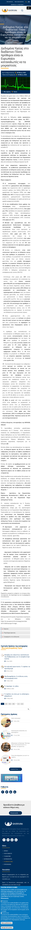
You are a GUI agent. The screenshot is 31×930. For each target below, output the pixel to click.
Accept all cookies (7, 927)
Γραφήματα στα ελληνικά (11, 636)
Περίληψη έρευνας (10, 633)
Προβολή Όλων (14, 769)
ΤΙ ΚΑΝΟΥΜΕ (7, 856)
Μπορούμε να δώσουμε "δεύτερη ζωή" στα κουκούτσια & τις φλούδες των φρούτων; (20, 744)
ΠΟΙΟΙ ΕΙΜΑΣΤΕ (8, 853)
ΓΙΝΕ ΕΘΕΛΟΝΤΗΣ (19, 1)
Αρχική (10, 42)
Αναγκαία (5, 901)
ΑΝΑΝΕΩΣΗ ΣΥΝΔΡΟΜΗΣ (17, 4)
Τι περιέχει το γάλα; (11, 686)
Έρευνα (6, 629)
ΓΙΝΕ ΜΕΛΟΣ (10, 1)
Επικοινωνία (14, 813)
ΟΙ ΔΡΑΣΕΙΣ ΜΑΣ (18, 42)
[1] (28, 119)
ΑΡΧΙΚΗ (6, 850)
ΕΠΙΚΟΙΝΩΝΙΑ (7, 864)
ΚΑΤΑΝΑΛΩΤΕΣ (8, 859)
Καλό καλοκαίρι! (15, 718)
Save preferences (7, 923)
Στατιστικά (5, 913)
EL (26, 2)
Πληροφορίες (5, 898)
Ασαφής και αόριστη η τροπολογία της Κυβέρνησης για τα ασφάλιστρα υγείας (17, 657)
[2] (1, 617)
